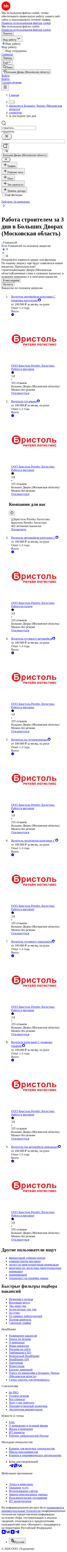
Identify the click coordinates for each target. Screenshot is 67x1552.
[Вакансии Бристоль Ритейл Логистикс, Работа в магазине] (37, 340)
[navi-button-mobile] (5, 87)
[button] (5, 75)
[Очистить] (6, 136)
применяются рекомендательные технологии (32, 1509)
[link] (7, 67)
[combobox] (18, 128)
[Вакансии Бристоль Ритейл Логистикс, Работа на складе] (37, 577)
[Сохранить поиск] (5, 146)
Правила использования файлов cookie (26, 29)
